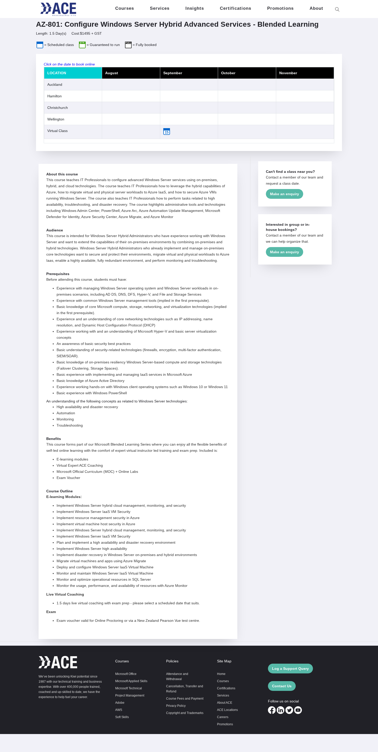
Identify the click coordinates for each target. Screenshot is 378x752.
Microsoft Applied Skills (131, 681)
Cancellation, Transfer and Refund (184, 688)
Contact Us (282, 686)
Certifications (226, 688)
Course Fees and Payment (184, 698)
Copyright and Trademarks (184, 713)
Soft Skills (122, 717)
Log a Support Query (290, 668)
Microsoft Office (126, 673)
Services (223, 695)
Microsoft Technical (128, 688)
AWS (118, 709)
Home (221, 673)
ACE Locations (227, 709)
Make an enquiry (284, 194)
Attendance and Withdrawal (177, 676)
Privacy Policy (176, 705)
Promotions (225, 724)
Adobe (119, 702)
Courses (223, 681)
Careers (222, 717)
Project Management (129, 695)
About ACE (224, 702)
